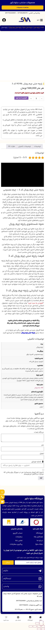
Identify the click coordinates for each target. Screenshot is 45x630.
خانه (42, 27)
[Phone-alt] (2, 497)
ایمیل (42, 453)
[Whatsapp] (2, 492)
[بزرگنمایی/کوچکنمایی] (43, 626)
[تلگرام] (40, 570)
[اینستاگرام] (40, 578)
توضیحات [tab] (37, 146)
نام (43, 445)
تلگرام (5, 570)
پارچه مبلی (37, 27)
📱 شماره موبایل (37, 462)
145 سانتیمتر (39, 388)
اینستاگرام (7, 578)
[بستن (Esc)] (31, 626)
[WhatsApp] (43, 621)
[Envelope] (2, 501)
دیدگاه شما (39, 432)
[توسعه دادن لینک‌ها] (41, 623)
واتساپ (6, 586)
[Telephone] (43, 624)
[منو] (41, 20)
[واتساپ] (40, 586)
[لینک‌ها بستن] (37, 623)
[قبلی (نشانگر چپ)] (43, 629)
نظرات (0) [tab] (11, 146)
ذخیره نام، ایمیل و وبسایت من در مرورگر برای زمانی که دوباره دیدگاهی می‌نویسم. (24, 473)
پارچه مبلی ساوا (27, 27)
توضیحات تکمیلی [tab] (24, 146)
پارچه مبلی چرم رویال (15, 27)
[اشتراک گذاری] (35, 626)
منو (38, 20)
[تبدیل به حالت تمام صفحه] (39, 626)
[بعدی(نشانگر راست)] (39, 629)
